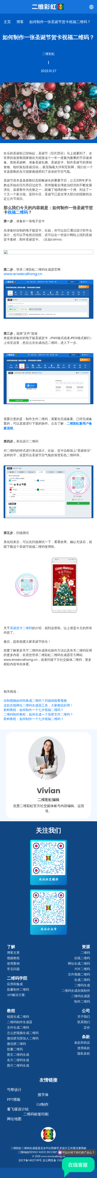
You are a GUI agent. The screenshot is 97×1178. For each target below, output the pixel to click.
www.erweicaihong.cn (23, 273)
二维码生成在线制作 (76, 990)
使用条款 (83, 1048)
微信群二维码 (16, 1044)
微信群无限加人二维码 (23, 1038)
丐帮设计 (14, 1090)
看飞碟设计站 (18, 1109)
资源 (86, 946)
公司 (86, 1010)
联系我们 (83, 1022)
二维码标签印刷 (35, 1114)
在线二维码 (82, 958)
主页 (7, 21)
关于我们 (83, 1016)
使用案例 (13, 963)
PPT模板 (14, 1099)
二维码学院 (17, 978)
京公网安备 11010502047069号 (61, 1160)
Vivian (48, 791)
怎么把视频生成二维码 (23, 1033)
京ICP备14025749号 (30, 1160)
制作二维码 (82, 1001)
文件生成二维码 (18, 1027)
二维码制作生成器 (19, 1022)
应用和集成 (15, 984)
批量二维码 (15, 1049)
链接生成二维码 (18, 1016)
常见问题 (13, 969)
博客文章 (13, 952)
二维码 (85, 952)
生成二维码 (82, 980)
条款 (86, 1036)
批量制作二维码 (18, 989)
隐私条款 (83, 1053)
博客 (20, 21)
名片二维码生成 (18, 1060)
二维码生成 (82, 985)
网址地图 (14, 1119)
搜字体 (43, 1095)
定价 (87, 1027)
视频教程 (13, 958)
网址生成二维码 (79, 963)
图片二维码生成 (18, 1065)
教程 (11, 1010)
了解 (11, 946)
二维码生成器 (80, 996)
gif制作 (42, 1104)
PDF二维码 (82, 969)
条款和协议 (82, 1042)
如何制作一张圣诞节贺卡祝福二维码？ (60, 21)
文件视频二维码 (79, 974)
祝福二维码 (18, 212)
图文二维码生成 (18, 1054)
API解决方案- (16, 995)
